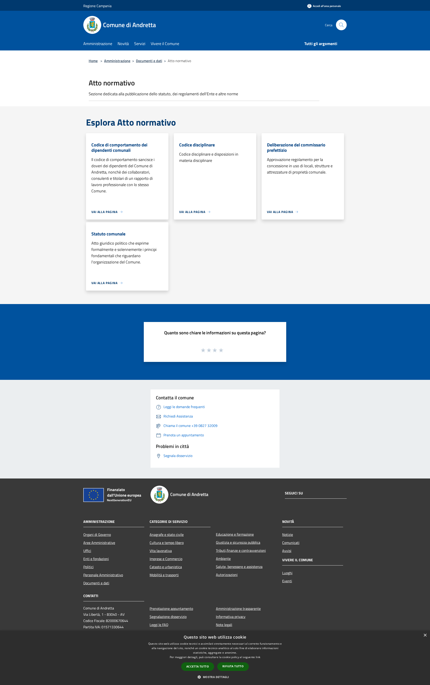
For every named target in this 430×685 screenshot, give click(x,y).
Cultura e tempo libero (167, 542)
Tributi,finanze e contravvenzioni (241, 550)
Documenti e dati (149, 60)
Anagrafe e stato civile (167, 534)
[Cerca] (341, 25)
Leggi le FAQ (159, 624)
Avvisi (286, 550)
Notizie (287, 534)
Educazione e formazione (235, 534)
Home (93, 60)
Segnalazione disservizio (168, 616)
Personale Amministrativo (103, 575)
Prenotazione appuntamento (171, 608)
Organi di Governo (97, 534)
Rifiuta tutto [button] (233, 666)
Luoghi (287, 573)
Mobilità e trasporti (164, 575)
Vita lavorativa (161, 550)
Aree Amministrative (99, 542)
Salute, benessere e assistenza (239, 566)
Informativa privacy (230, 616)
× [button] (425, 635)
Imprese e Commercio (166, 558)
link (258, 657)
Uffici (87, 550)
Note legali (224, 624)
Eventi (287, 581)
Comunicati (290, 542)
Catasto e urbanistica (166, 567)
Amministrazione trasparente (238, 608)
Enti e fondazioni (96, 558)
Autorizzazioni (227, 574)
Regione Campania (97, 6)
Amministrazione (117, 60)
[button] (215, 677)
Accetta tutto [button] (197, 666)
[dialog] (215, 658)
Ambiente (223, 558)
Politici (88, 567)
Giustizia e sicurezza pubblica (238, 542)
